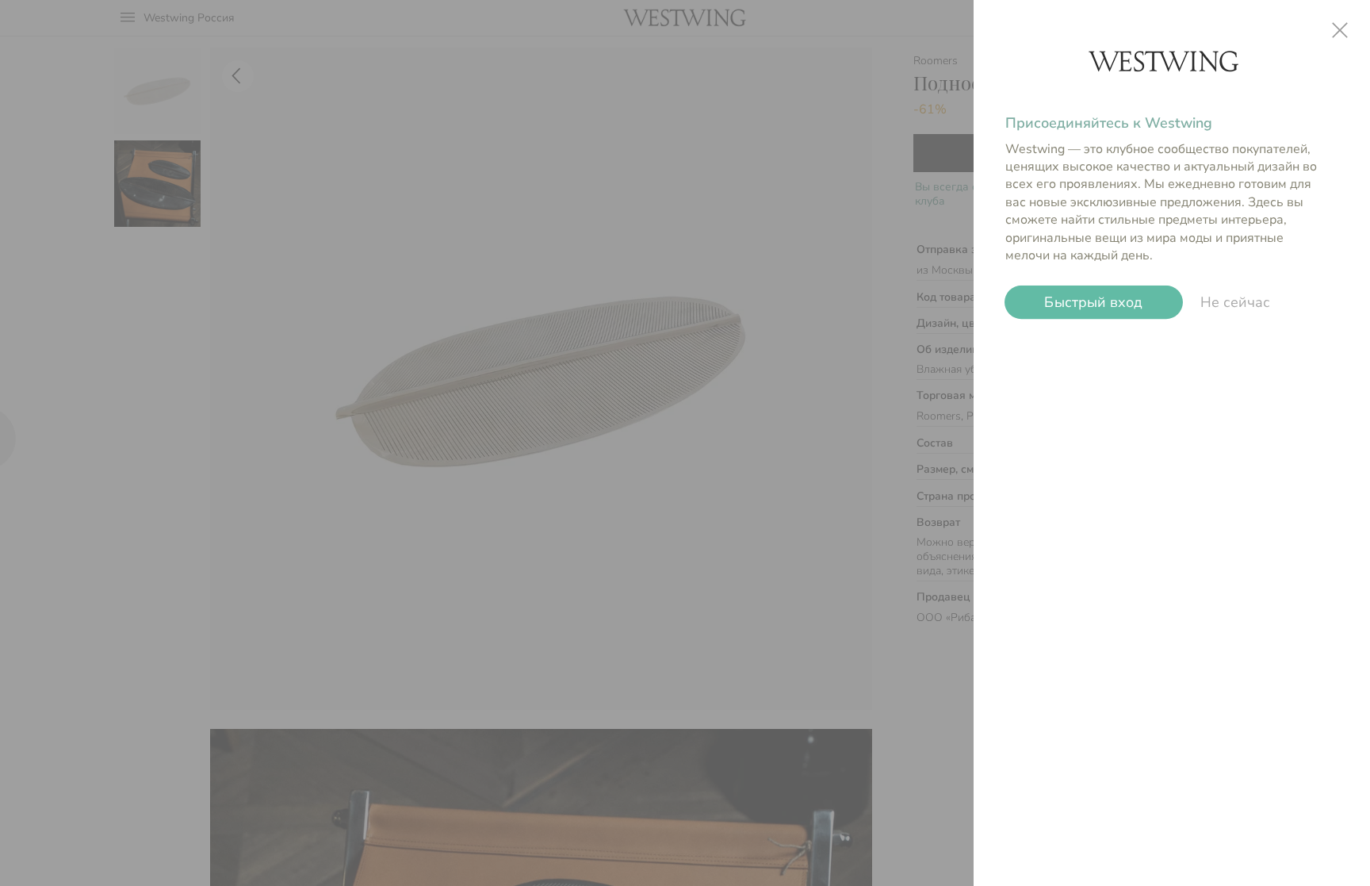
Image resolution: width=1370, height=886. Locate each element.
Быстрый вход (1094, 302)
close (1340, 30)
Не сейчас (1235, 302)
